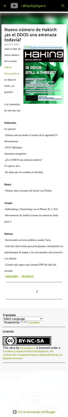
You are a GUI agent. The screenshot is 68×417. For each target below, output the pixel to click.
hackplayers (27, 348)
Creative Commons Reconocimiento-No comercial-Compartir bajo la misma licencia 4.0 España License (32, 355)
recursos (27, 276)
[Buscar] (63, 5)
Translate (33, 322)
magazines (12, 276)
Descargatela (10, 73)
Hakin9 (8, 67)
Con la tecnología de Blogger (36, 412)
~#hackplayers (33, 6)
